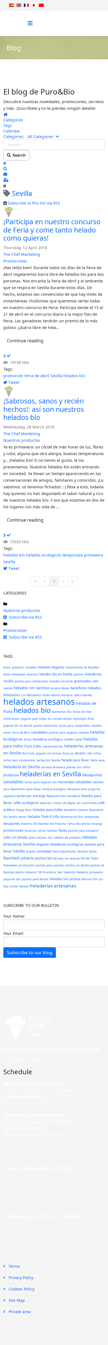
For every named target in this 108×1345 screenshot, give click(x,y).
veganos (42, 844)
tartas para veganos (38, 782)
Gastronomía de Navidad (82, 667)
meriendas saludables (75, 782)
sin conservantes (60, 718)
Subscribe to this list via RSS (34, 203)
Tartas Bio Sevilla (78, 824)
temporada (72, 555)
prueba (30, 851)
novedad (44, 851)
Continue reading (25, 341)
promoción (13, 375)
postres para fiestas (35, 879)
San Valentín (66, 872)
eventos (32, 674)
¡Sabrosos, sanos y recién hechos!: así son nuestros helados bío (43, 409)
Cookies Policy (20, 1289)
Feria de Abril (36, 375)
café (89, 753)
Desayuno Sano (77, 789)
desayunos (11, 823)
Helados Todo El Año (43, 816)
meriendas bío (52, 746)
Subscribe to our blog (29, 953)
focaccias (31, 831)
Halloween (10, 865)
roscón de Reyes (64, 803)
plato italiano (38, 837)
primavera (93, 555)
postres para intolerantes (31, 681)
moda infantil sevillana (57, 695)
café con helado (15, 837)
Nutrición (28, 753)
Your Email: (13, 933)
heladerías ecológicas (67, 844)
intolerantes (11, 719)
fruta (91, 719)
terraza (58, 858)
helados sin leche (61, 681)
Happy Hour (24, 810)
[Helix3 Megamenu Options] (30, 23)
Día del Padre (90, 858)
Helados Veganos (51, 667)
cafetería (27, 858)
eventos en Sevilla (77, 865)
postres (79, 674)
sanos (22, 817)
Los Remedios (31, 695)
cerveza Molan (60, 688)
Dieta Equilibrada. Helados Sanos (74, 851)
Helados (82, 872)
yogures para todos (34, 719)
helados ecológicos (43, 555)
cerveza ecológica (54, 789)
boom (7, 667)
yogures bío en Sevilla (17, 726)
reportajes (80, 719)
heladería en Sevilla (21, 766)
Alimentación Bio (71, 817)
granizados (82, 681)
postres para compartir (83, 831)
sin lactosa (72, 858)
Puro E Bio (32, 746)
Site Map (16, 1300)
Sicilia (28, 739)
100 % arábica (46, 872)
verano (79, 753)
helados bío (74, 375)
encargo (96, 824)
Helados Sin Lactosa (65, 879)
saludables (39, 732)
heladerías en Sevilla (50, 773)
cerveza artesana (53, 767)
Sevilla (56, 375)
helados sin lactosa (31, 687)
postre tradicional (45, 726)
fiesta (62, 830)
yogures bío (12, 879)
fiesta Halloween (14, 674)
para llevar (34, 789)
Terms (13, 1266)
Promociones (15, 261)
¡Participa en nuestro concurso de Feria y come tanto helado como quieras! (52, 230)
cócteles (31, 667)
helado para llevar (75, 760)
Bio (69, 712)
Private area (19, 1311)
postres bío (43, 858)
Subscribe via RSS (24, 617)
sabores (45, 803)
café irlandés (83, 695)
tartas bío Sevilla (48, 760)
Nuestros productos (21, 440)
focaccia (68, 753)
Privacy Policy (20, 1277)
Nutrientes (59, 712)
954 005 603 (72, 1216)
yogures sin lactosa (48, 753)
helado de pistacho (67, 837)
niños (97, 753)
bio (50, 837)
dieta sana (98, 760)
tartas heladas (47, 831)
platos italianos (26, 872)
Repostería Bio (56, 796)
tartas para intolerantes (19, 760)
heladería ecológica (48, 739)
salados (84, 732)
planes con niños (78, 767)
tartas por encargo (31, 795)
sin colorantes (87, 803)
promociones (13, 830)
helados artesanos (39, 701)
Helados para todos (48, 809)
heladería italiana (76, 810)
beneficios (78, 688)
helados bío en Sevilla (56, 674)
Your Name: (14, 916)
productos (11, 775)
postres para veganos (63, 732)
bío (55, 782)
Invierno (26, 824)
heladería (73, 796)
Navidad (11, 858)
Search (18, 155)
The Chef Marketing (21, 254)
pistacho (18, 667)
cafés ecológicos (25, 802)
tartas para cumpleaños (74, 726)
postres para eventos (50, 865)
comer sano (73, 739)
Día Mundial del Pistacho (49, 824)
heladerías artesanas (53, 885)
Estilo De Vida (82, 712)
